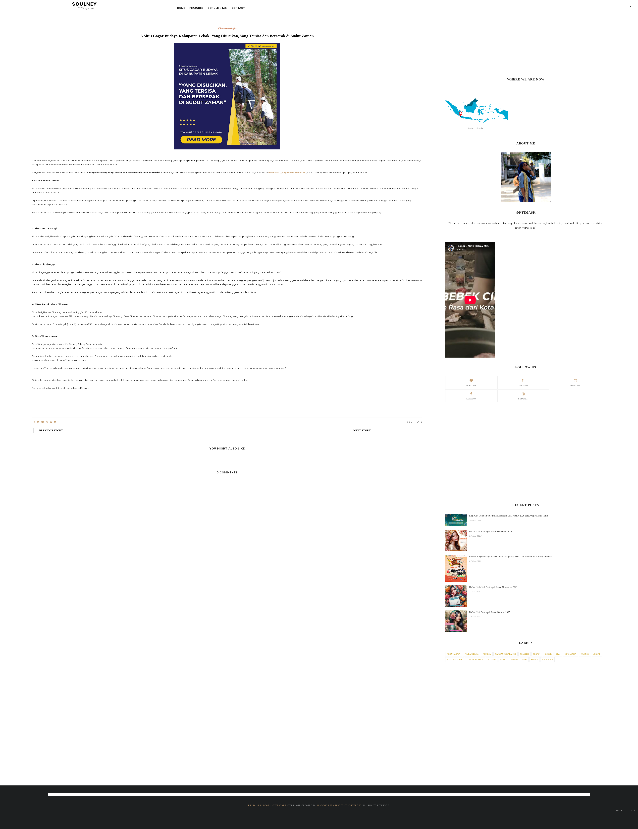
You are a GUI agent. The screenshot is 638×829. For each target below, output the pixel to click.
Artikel (487, 654)
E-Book (548, 654)
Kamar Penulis (454, 660)
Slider (534, 660)
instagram (575, 385)
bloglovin (471, 385)
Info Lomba (570, 654)
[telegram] (42, 422)
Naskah (492, 660)
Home (181, 7)
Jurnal (596, 654)
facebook (471, 399)
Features (196, 7)
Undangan (547, 660)
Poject (503, 660)
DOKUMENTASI (217, 7)
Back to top (624, 810)
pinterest (523, 385)
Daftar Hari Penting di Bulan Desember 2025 (490, 531)
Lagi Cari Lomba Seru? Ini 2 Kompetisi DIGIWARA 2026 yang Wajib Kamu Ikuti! (508, 515)
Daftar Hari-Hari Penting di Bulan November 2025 (493, 587)
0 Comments (414, 422)
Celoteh (524, 654)
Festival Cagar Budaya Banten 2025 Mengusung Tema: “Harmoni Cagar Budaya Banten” (511, 556)
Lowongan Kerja (475, 660)
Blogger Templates (330, 805)
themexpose (353, 805)
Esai (558, 654)
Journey (585, 654)
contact (238, 7)
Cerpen (536, 654)
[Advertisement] (525, 46)
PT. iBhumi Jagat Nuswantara (267, 805)
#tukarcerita (471, 654)
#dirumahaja (227, 28)
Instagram (523, 399)
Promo (514, 660)
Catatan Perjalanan (505, 654)
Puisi (524, 660)
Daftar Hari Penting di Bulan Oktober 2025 (489, 612)
